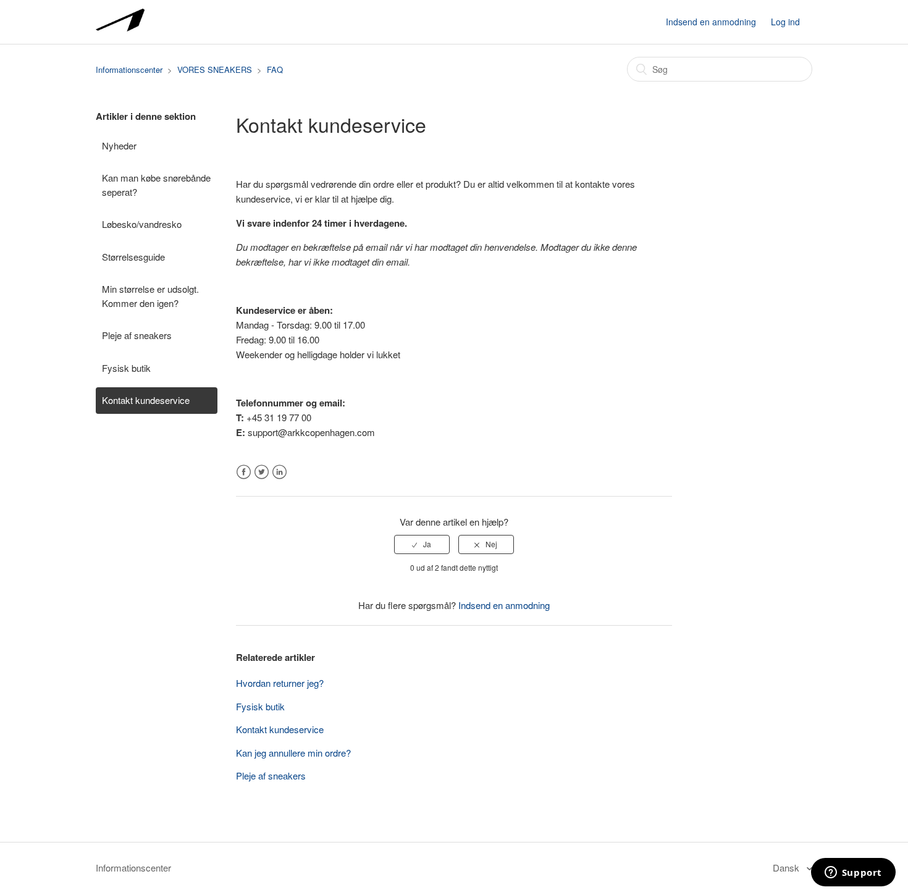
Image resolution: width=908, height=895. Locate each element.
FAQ (275, 69)
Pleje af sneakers (137, 335)
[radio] (422, 544)
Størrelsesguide (133, 256)
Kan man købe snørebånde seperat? (156, 184)
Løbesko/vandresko (142, 223)
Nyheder (119, 145)
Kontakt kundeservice (146, 399)
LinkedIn (279, 472)
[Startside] (120, 27)
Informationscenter (129, 69)
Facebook (243, 472)
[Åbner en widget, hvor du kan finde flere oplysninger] (853, 873)
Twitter (261, 472)
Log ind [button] (785, 21)
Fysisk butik (126, 367)
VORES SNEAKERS (214, 69)
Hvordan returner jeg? (280, 682)
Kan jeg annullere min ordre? (293, 752)
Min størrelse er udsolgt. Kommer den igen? (150, 295)
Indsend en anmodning (711, 21)
